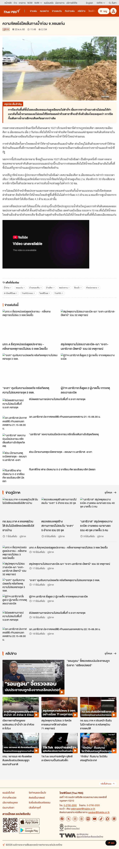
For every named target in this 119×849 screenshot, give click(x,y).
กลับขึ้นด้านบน (106, 783)
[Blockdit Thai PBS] (107, 818)
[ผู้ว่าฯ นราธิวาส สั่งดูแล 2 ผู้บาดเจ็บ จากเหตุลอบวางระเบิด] (89, 369)
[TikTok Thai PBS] (101, 818)
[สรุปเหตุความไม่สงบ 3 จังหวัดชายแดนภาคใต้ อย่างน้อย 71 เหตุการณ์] (59, 707)
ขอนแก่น (19, 287)
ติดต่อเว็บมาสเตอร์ (37, 797)
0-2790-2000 (70, 805)
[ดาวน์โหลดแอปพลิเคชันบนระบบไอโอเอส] (29, 821)
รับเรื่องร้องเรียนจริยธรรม (39, 802)
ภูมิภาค (6, 29)
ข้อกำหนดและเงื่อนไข (37, 792)
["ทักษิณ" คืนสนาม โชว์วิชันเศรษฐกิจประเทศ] (98, 743)
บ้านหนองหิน (34, 287)
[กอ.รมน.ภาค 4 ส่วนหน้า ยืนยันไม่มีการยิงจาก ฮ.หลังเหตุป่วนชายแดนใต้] (98, 707)
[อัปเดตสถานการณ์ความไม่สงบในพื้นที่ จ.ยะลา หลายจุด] (14, 405)
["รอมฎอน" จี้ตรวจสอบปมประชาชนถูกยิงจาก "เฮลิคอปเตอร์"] (33, 677)
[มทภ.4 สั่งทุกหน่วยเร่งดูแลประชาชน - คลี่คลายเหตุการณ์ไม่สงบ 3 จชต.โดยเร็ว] (30, 325)
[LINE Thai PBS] (88, 818)
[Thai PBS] (12, 11)
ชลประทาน (63, 287)
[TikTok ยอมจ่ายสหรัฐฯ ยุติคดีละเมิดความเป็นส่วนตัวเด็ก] (59, 743)
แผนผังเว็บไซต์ (8, 792)
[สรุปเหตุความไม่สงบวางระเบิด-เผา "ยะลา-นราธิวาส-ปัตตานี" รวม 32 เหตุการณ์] (89, 325)
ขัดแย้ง (77, 287)
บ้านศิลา (49, 287)
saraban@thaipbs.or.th (99, 812)
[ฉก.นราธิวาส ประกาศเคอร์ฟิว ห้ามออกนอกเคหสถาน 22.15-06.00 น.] (14, 634)
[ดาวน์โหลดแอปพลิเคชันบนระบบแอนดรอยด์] (29, 830)
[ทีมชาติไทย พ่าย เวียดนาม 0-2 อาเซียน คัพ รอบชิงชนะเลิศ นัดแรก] (14, 476)
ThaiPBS (57, 293)
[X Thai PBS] (68, 818)
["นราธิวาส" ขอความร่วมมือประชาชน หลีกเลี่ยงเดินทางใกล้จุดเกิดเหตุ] (14, 440)
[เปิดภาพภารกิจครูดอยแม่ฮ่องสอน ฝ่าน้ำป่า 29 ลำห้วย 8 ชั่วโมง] (20, 707)
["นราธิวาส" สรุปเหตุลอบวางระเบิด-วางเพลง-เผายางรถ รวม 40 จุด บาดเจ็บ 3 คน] (98, 508)
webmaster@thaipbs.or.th (83, 808)
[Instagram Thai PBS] (75, 818)
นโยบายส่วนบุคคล (10, 802)
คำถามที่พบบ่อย (9, 797)
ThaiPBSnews (27, 293)
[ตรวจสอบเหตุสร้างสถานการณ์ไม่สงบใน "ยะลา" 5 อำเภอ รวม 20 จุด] (59, 508)
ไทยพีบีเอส (44, 293)
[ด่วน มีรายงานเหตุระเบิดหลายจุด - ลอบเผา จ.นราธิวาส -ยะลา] (14, 458)
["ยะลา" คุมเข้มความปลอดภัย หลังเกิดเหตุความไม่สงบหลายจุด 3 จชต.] (30, 369)
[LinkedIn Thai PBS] (114, 818)
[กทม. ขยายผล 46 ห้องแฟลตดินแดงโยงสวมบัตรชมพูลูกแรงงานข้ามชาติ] (20, 743)
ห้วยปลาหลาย (91, 287)
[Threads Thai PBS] (81, 818)
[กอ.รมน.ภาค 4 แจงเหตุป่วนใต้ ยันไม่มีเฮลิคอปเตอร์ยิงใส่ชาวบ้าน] (20, 508)
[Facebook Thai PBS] (62, 818)
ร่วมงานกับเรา (8, 807)
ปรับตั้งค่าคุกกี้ (35, 807)
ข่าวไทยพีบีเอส (9, 293)
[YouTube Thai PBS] (94, 818)
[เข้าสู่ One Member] (113, 11)
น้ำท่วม (6, 287)
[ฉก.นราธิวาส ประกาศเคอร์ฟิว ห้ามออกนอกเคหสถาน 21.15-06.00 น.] (14, 423)
